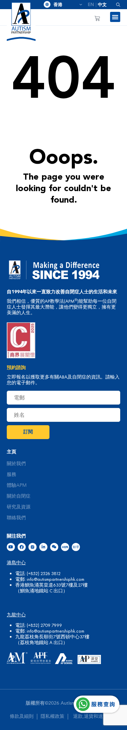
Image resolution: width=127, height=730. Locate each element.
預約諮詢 (16, 367)
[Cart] (97, 18)
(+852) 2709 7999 (44, 625)
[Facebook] (22, 547)
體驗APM (16, 485)
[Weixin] (54, 547)
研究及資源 (18, 507)
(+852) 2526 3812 (44, 573)
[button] (115, 4)
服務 (11, 474)
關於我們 (16, 463)
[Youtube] (11, 547)
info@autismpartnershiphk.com (55, 579)
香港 (65, 4)
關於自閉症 (18, 496)
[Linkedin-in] (43, 547)
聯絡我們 (16, 518)
